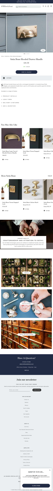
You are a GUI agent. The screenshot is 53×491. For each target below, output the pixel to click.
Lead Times (7, 99)
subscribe (37, 389)
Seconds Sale (26, 438)
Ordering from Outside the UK (26, 450)
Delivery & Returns (11, 102)
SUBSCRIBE (36, 486)
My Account (26, 416)
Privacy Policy (27, 459)
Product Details (10, 96)
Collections (7, 56)
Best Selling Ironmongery (15, 56)
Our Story (26, 426)
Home (2, 56)
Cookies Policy (26, 465)
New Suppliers (26, 414)
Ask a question (9, 106)
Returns (26, 405)
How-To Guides (26, 408)
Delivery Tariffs (26, 453)
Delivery (26, 402)
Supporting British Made (26, 435)
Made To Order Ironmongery (26, 456)
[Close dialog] (50, 470)
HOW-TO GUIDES (26, 303)
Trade (26, 411)
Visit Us (26, 370)
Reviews (26, 441)
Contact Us (26, 399)
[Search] (17, 6)
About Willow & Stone (26, 334)
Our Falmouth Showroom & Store (26, 429)
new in (26, 272)
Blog (27, 432)
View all (50, 175)
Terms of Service (26, 462)
